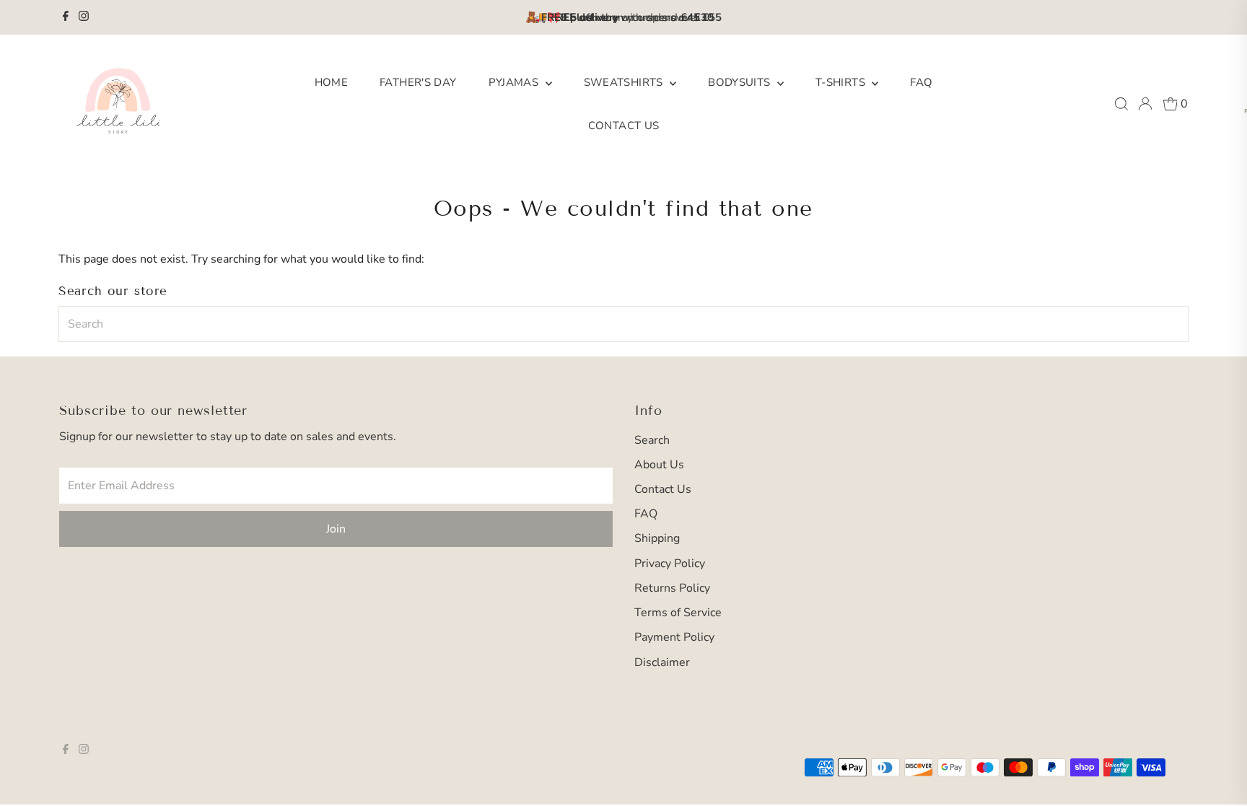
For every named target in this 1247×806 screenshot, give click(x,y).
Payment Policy (674, 637)
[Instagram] (83, 17)
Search (652, 440)
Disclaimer (662, 662)
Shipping (657, 538)
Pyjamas (515, 82)
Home (332, 82)
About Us (659, 465)
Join (336, 529)
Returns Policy (672, 588)
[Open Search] (1121, 103)
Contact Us (624, 125)
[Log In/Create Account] (1145, 103)
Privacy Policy (669, 563)
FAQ (921, 82)
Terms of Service (678, 613)
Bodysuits (741, 82)
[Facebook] (65, 17)
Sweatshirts (625, 82)
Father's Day (418, 82)
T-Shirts (841, 82)
